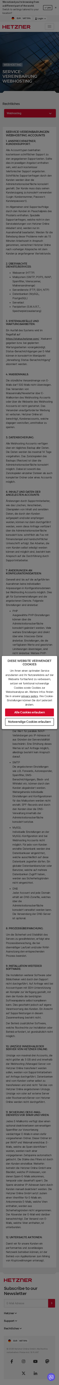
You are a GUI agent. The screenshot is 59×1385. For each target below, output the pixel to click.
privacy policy (29, 696)
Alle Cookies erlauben (29, 712)
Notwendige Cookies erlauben (29, 722)
